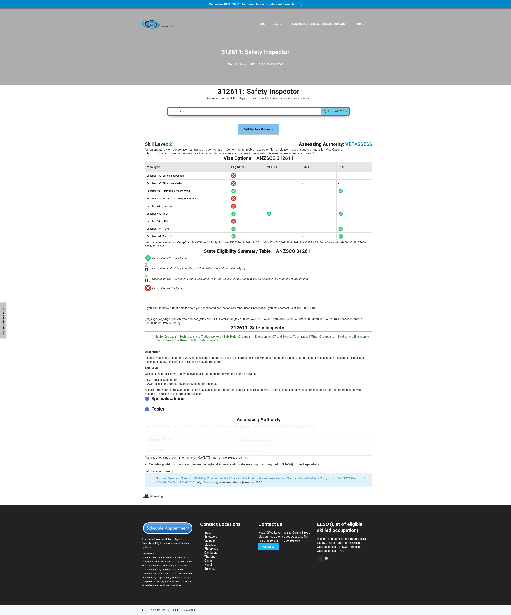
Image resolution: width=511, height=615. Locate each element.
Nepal (208, 564)
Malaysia (210, 544)
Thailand (209, 556)
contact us (268, 546)
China (208, 560)
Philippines (211, 548)
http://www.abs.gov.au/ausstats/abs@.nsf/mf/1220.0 (229, 482)
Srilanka (209, 568)
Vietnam (209, 540)
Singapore (210, 536)
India (207, 532)
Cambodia (210, 552)
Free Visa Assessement (3, 320)
